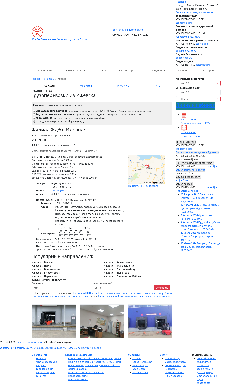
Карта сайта (136, 29)
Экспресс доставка (175, 362)
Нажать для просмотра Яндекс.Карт (52, 135)
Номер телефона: (102, 283)
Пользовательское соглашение (86, 372)
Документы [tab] (122, 86)
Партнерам (207, 70)
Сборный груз (172, 358)
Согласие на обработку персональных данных (94, 358)
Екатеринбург (140, 372)
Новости (41, 358)
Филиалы (20, 348)
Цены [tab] (157, 86)
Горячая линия (120, 29)
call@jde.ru (202, 43)
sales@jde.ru (203, 64)
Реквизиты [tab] (85, 86)
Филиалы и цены (75, 70)
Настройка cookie (91, 348)
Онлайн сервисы (128, 70)
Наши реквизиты (78, 376)
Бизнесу (182, 70)
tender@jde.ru (184, 22)
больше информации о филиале (194, 12)
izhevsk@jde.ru (59, 190)
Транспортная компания (29, 342)
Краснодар (138, 369)
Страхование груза (175, 365)
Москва (136, 358)
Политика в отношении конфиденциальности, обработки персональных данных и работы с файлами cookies (94, 365)
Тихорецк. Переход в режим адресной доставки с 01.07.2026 (200, 247)
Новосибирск (140, 365)
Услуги (102, 70)
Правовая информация (78, 355)
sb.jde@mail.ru (184, 57)
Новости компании (187, 190)
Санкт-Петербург (142, 362)
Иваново (181, 1)
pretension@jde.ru (186, 50)
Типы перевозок (173, 376)
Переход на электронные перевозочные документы (197, 198)
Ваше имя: (37, 283)
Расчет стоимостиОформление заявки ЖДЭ (195, 121)
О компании (45, 70)
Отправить (162, 287)
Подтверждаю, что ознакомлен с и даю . (102, 294)
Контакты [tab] (49, 86)
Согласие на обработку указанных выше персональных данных (134, 296)
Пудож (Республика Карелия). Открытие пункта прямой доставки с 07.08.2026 (200, 226)
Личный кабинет (195, 107)
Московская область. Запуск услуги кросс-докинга (197, 236)
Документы (158, 70)
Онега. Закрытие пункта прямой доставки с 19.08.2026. (200, 208)
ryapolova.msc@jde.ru (188, 36)
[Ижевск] (54, 321)
